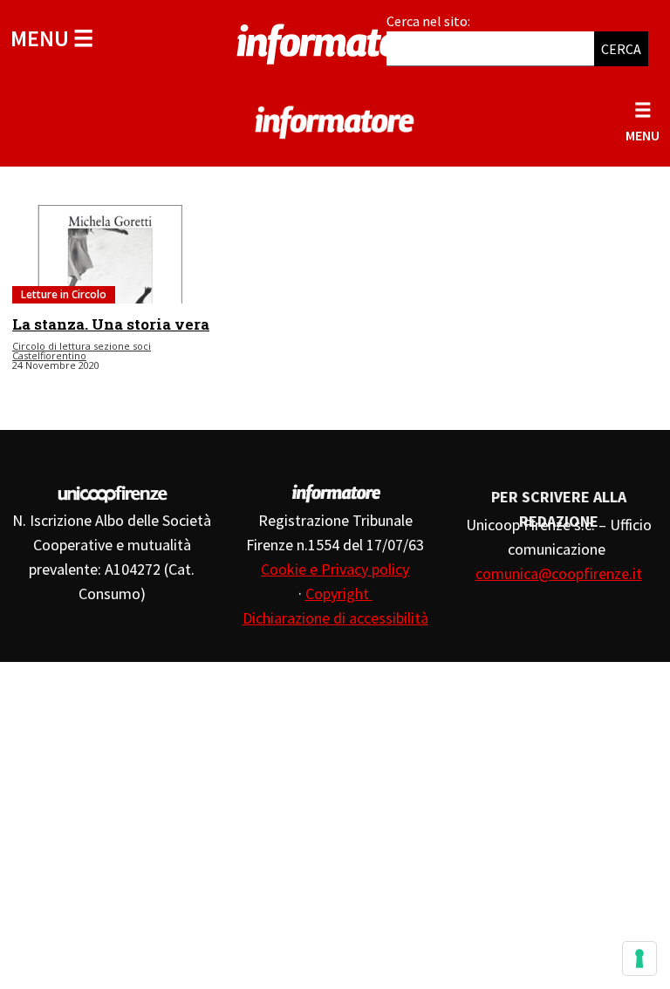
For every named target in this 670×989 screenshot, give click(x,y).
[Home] (335, 41)
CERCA (621, 49)
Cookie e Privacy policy (335, 569)
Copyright (339, 593)
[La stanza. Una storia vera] (111, 254)
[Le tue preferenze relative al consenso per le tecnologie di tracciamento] (639, 958)
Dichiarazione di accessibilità (335, 618)
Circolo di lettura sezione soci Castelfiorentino (81, 350)
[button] (51, 37)
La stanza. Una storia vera (110, 324)
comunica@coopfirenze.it (558, 573)
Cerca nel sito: (428, 21)
